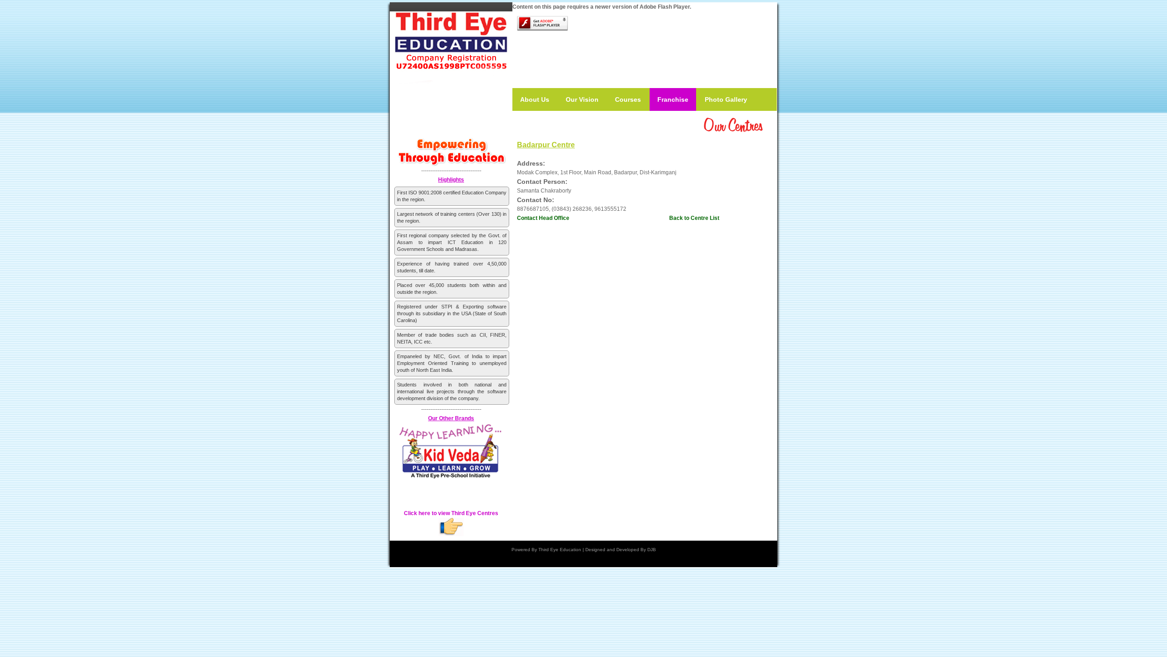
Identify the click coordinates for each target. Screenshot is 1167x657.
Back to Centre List (694, 218)
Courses (628, 99)
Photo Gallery (726, 99)
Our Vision (582, 99)
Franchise (672, 99)
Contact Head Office (543, 218)
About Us (534, 99)
